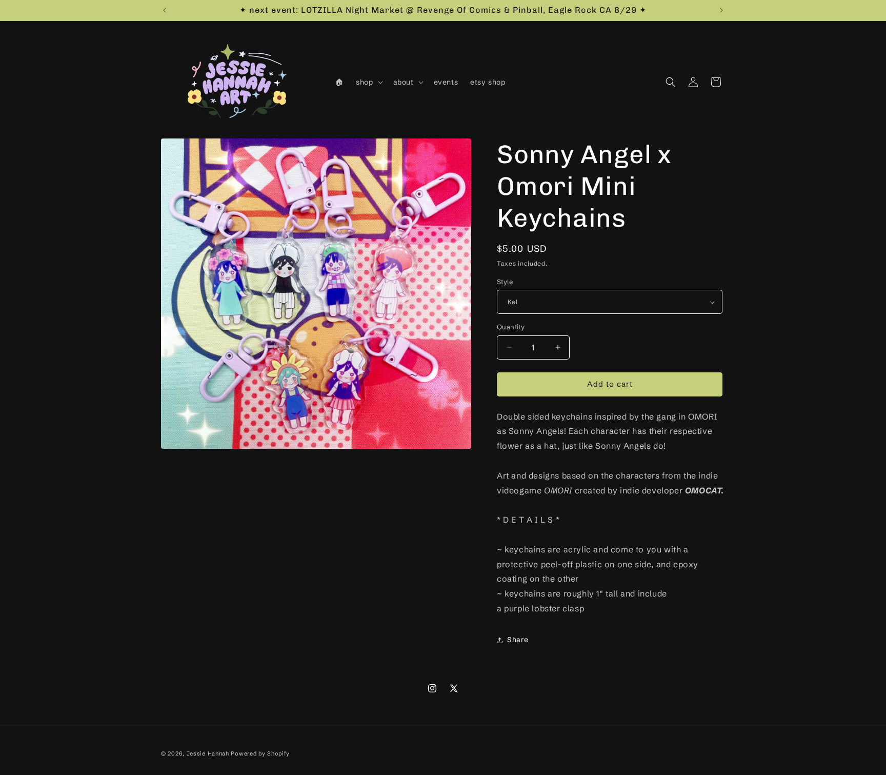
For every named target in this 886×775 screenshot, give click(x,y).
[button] (368, 82)
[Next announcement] (721, 10)
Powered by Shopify (260, 753)
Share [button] (518, 639)
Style (505, 281)
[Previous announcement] (164, 10)
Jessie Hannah (208, 753)
